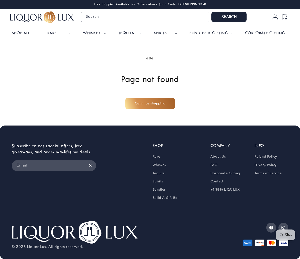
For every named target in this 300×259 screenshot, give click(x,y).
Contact (217, 181)
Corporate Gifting (225, 173)
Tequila (159, 173)
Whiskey (159, 165)
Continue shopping (150, 103)
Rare (156, 156)
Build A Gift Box (166, 198)
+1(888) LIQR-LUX (225, 189)
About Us (218, 156)
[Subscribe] (91, 165)
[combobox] (145, 17)
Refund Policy (266, 156)
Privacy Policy (266, 165)
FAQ (214, 165)
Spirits (158, 181)
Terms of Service (268, 173)
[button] (58, 33)
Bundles (159, 189)
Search (229, 17)
